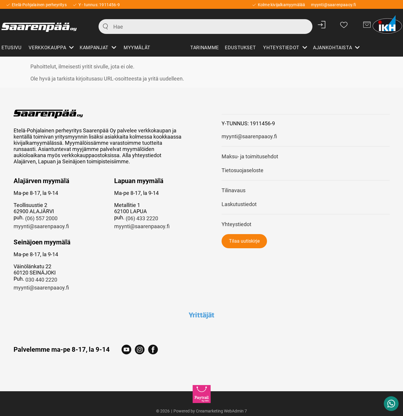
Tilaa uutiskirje (244, 241)
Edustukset (240, 47)
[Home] (43, 24)
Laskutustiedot (239, 204)
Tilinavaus (233, 190)
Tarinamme (204, 47)
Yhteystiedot (236, 224)
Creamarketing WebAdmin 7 (221, 411)
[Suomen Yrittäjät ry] (202, 315)
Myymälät (137, 47)
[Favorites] (344, 24)
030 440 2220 (41, 280)
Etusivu (11, 47)
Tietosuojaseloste (242, 170)
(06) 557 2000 (41, 218)
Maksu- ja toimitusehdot (250, 156)
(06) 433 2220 (142, 218)
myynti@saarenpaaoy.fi (41, 226)
